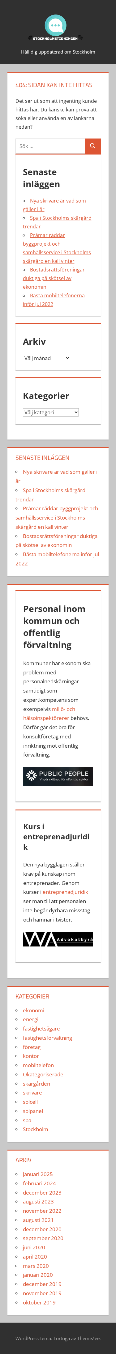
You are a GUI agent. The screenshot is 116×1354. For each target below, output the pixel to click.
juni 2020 (34, 1247)
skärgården (36, 1083)
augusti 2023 (38, 1201)
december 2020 (42, 1229)
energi (30, 1019)
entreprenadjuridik (65, 891)
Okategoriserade (43, 1074)
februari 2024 (39, 1183)
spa (27, 1120)
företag (32, 1047)
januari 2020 (38, 1274)
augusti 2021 (38, 1219)
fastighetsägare (41, 1028)
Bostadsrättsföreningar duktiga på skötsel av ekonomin (54, 278)
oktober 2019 (39, 1302)
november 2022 (42, 1210)
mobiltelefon (38, 1065)
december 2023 (42, 1192)
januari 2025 (38, 1174)
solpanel (33, 1111)
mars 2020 (36, 1265)
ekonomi (33, 1010)
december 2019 (42, 1284)
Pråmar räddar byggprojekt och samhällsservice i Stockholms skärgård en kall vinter (56, 517)
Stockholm (35, 1129)
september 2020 (43, 1238)
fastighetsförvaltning (47, 1037)
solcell (30, 1101)
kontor (31, 1055)
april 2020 (35, 1256)
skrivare (32, 1092)
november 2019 (42, 1293)
